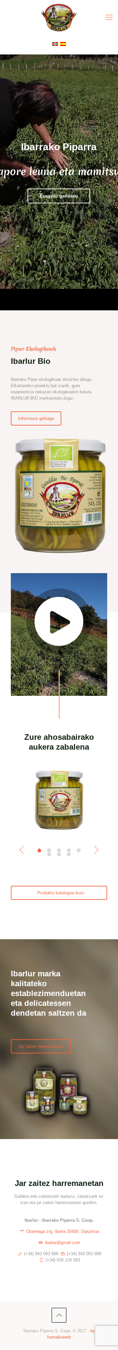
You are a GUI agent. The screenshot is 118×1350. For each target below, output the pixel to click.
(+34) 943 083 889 (83, 1253)
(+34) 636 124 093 (62, 1259)
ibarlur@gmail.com (62, 1242)
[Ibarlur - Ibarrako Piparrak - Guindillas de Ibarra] (59, 17)
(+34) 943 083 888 (40, 1253)
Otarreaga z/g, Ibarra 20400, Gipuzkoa (62, 1231)
